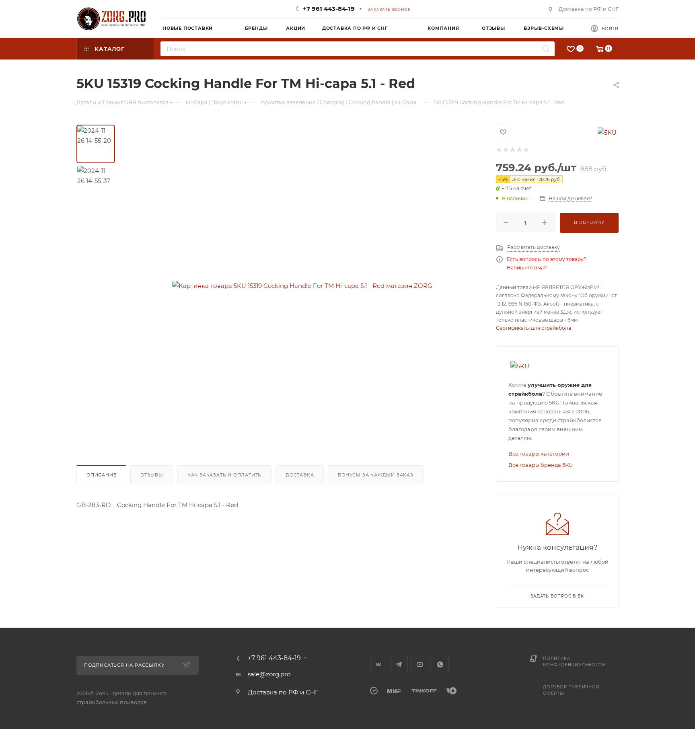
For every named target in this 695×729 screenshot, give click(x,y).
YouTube (419, 664)
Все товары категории (538, 453)
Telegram (399, 664)
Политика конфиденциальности (574, 661)
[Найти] (546, 48)
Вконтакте (378, 664)
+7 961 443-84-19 (329, 8)
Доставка (300, 475)
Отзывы (151, 475)
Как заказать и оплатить (224, 475)
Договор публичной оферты (571, 690)
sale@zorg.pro (269, 674)
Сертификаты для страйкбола (533, 328)
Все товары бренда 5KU (540, 465)
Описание (101, 475)
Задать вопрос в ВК (557, 596)
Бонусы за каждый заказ (375, 475)
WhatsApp (440, 664)
